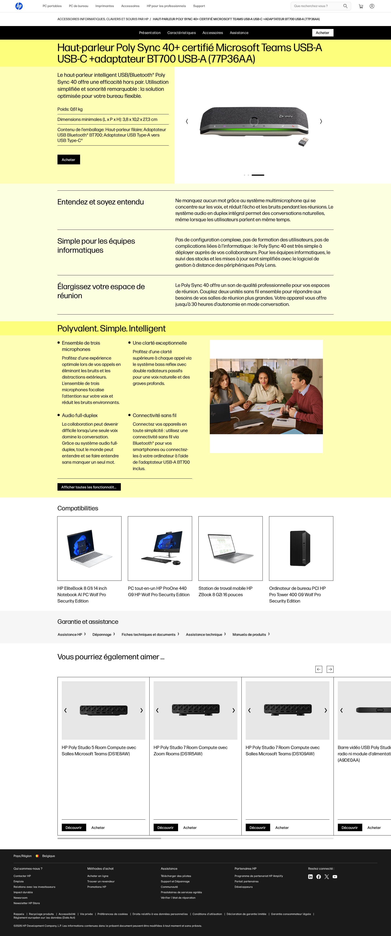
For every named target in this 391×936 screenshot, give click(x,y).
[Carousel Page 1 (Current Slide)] (244, 175)
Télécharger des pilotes (176, 876)
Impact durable (23, 892)
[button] (187, 121)
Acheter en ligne (97, 876)
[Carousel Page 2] (248, 175)
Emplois (19, 881)
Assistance (239, 33)
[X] (326, 876)
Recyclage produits (41, 914)
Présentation (150, 33)
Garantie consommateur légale (291, 914)
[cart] (361, 6)
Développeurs (244, 886)
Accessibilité (67, 914)
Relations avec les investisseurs (34, 886)
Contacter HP (22, 876)
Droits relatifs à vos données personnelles (160, 914)
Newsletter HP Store (27, 903)
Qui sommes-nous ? (28, 869)
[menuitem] (52, 6)
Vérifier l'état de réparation (178, 897)
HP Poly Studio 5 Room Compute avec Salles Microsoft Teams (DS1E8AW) (99, 750)
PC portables (52, 6)
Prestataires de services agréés (181, 892)
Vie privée (86, 914)
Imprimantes (104, 6)
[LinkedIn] (310, 876)
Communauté (169, 886)
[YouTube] (335, 876)
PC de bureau (78, 6)
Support (199, 6)
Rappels (19, 914)
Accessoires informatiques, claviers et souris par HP (102, 19)
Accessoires (130, 6)
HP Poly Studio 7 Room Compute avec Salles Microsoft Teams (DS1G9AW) (283, 750)
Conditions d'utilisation (207, 914)
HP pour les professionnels (166, 6)
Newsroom (20, 897)
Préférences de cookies (113, 914)
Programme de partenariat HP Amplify (259, 876)
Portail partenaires (247, 881)
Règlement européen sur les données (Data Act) (44, 917)
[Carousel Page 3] (258, 175)
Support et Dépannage (175, 881)
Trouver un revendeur (101, 881)
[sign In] (372, 6)
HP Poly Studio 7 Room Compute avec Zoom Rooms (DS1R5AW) (191, 750)
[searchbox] (317, 6)
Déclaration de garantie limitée (246, 914)
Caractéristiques (181, 33)
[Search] (345, 6)
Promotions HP (96, 886)
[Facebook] (318, 876)
